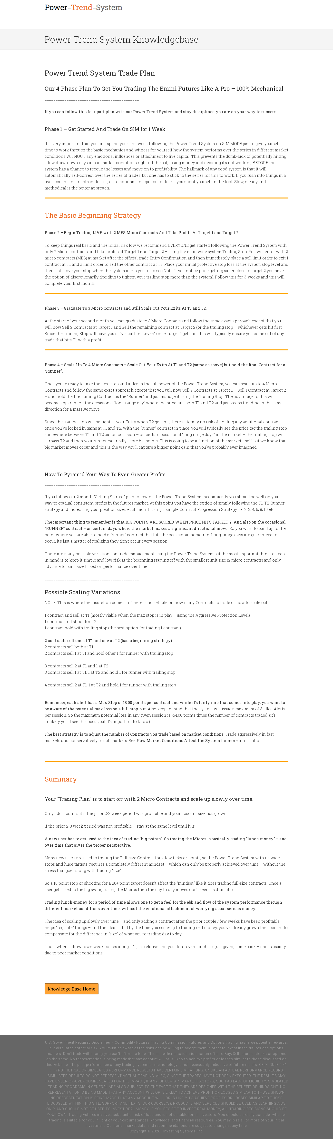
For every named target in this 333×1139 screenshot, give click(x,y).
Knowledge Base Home (71, 989)
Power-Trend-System (105, 7)
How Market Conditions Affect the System (178, 740)
